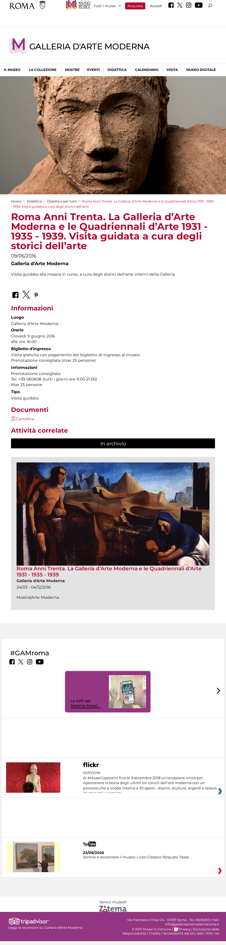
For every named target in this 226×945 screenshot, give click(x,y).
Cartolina (25, 418)
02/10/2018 (150, 783)
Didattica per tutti (62, 201)
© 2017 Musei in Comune (151, 929)
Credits (154, 933)
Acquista (135, 6)
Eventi (93, 70)
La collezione (43, 70)
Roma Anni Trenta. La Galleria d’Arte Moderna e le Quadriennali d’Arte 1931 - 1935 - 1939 (109, 571)
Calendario (146, 70)
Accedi (156, 6)
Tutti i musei (105, 6)
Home (16, 201)
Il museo (12, 70)
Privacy (184, 929)
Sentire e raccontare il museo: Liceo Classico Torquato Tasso (136, 857)
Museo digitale (201, 70)
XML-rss (212, 933)
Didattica (117, 70)
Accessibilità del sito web (183, 933)
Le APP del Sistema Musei (84, 703)
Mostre (72, 70)
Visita (172, 70)
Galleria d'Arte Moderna (89, 46)
